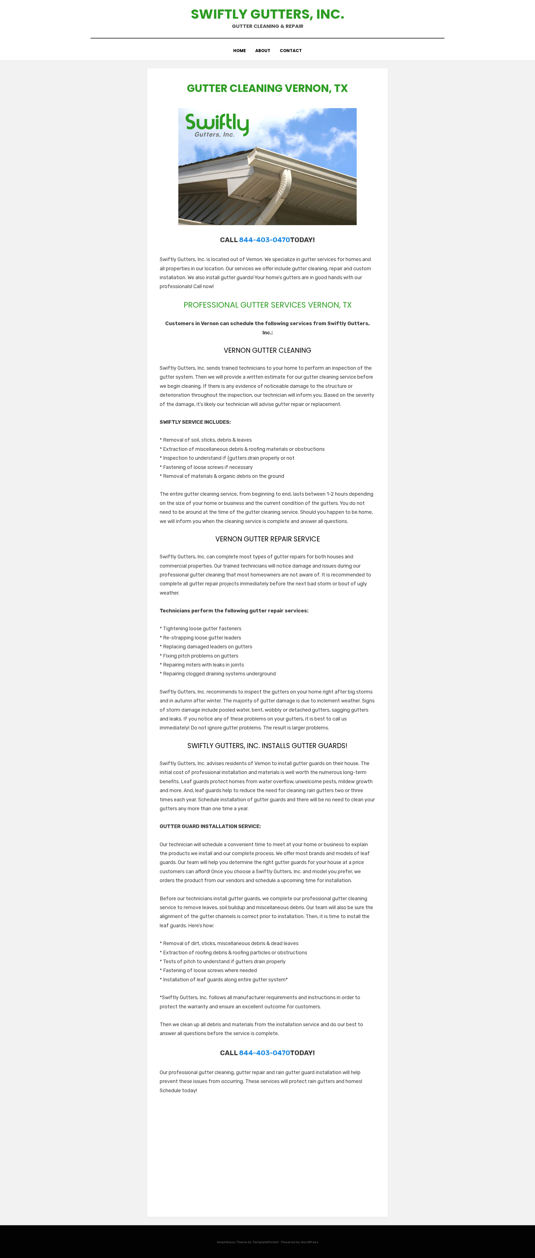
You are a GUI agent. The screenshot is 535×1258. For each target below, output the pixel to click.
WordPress (309, 1242)
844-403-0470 (264, 240)
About (262, 50)
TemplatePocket (265, 1242)
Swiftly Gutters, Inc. (267, 14)
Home (239, 50)
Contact (291, 50)
